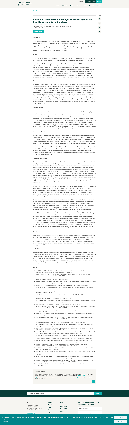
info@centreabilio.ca (31, 413)
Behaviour (50, 402)
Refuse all (120, 417)
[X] (99, 23)
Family (49, 412)
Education (50, 405)
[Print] (99, 31)
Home (61, 402)
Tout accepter (120, 421)
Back (36, 10)
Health (49, 407)
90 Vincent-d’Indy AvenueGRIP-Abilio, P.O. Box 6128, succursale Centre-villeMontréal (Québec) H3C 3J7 (34, 407)
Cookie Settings (5, 421)
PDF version (39, 31)
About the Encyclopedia (63, 405)
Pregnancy (51, 409)
